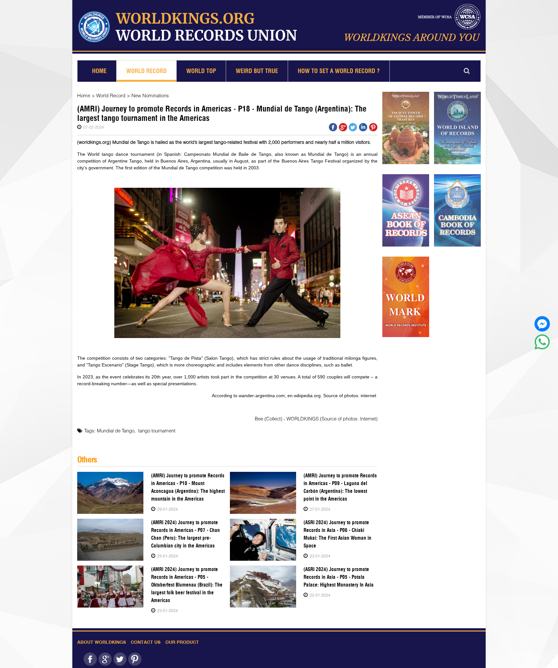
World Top (201, 71)
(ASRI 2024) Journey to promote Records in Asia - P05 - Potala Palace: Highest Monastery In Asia (339, 577)
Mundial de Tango (115, 430)
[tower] (405, 128)
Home (99, 71)
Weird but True (257, 71)
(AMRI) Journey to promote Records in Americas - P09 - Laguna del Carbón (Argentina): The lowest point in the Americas (340, 487)
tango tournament (156, 430)
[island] (457, 128)
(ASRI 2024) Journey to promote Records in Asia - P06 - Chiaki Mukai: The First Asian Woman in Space (337, 534)
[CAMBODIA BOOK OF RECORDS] (457, 210)
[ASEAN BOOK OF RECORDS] (405, 210)
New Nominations (150, 95)
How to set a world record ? (339, 71)
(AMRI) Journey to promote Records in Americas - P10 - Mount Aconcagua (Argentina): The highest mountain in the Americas (188, 487)
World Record (146, 71)
